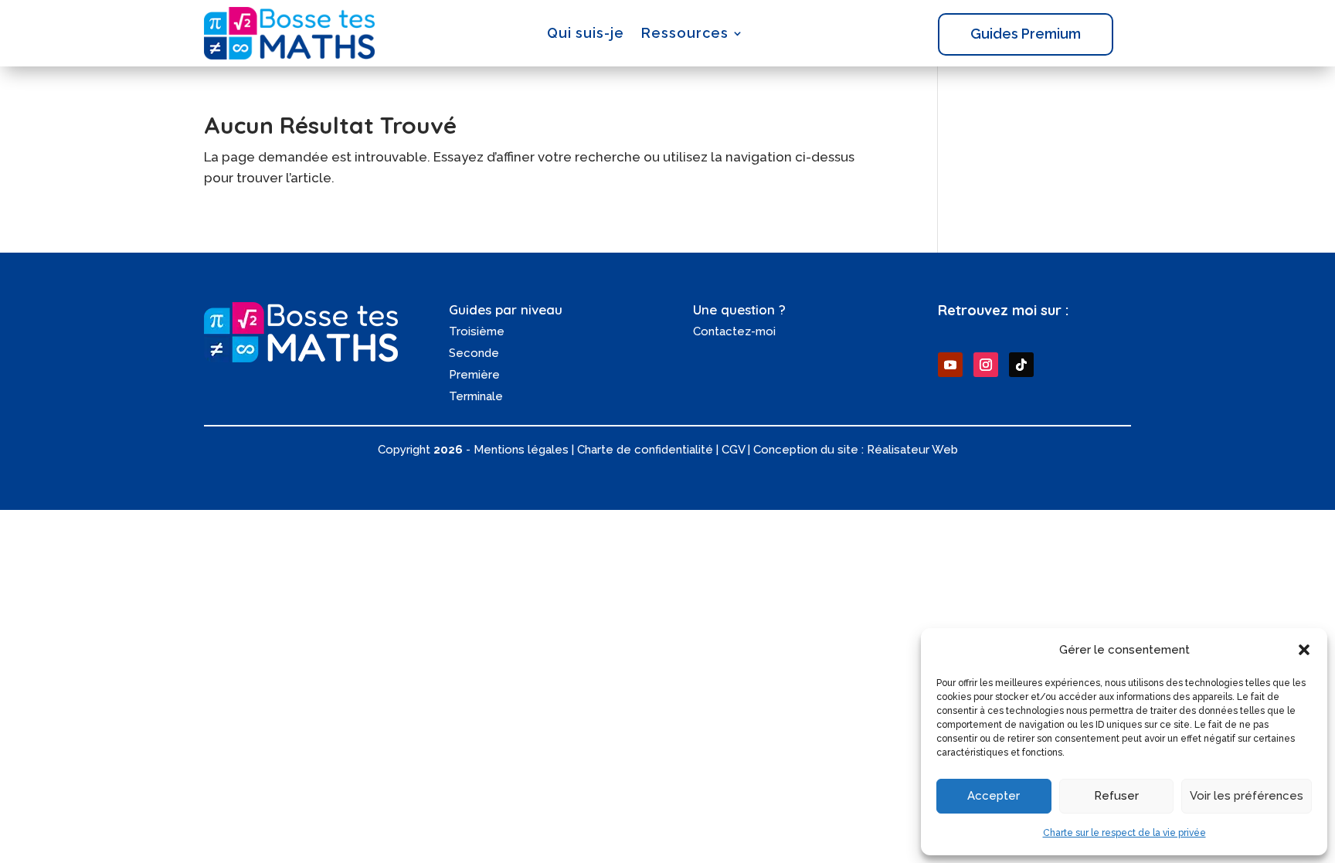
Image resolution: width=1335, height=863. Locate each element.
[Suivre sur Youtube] (950, 364)
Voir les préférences (1246, 796)
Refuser (1116, 796)
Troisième (476, 331)
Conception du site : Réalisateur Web (855, 450)
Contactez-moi (734, 331)
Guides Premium (1025, 33)
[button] (1304, 649)
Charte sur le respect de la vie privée (1124, 832)
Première (474, 375)
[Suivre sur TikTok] (1021, 364)
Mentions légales (521, 450)
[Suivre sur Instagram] (985, 364)
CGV (733, 450)
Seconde (474, 353)
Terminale (476, 396)
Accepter (993, 796)
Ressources (685, 33)
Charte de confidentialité (645, 450)
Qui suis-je (585, 33)
